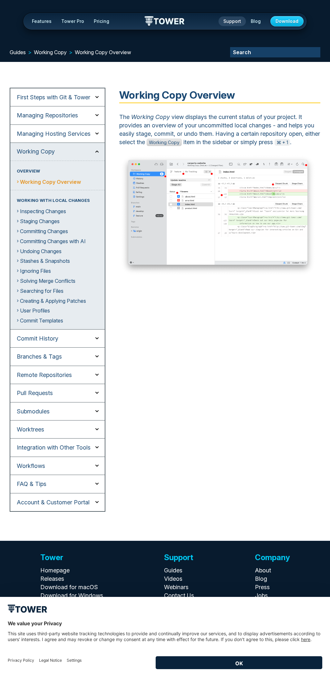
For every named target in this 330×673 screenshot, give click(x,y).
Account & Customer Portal (53, 502)
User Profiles (35, 310)
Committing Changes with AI (53, 241)
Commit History (37, 338)
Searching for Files (41, 291)
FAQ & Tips (31, 483)
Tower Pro (72, 21)
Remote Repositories (44, 374)
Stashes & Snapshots (45, 261)
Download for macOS (69, 587)
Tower (164, 21)
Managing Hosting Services (54, 133)
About (263, 570)
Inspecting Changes (43, 211)
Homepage (55, 570)
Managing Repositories (47, 115)
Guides (18, 52)
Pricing (101, 21)
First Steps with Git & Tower (53, 97)
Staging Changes (40, 221)
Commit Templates (41, 320)
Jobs (261, 595)
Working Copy (50, 52)
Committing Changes (44, 231)
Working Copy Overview (103, 52)
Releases (52, 578)
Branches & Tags (39, 356)
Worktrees (30, 429)
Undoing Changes (41, 251)
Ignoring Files (35, 271)
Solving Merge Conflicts (47, 281)
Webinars (176, 587)
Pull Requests (35, 393)
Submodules (33, 411)
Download (287, 21)
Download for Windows (71, 595)
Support (232, 21)
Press (262, 587)
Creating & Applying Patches (53, 301)
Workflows (31, 465)
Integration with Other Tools (54, 447)
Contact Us (179, 595)
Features (42, 21)
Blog (256, 21)
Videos (173, 578)
